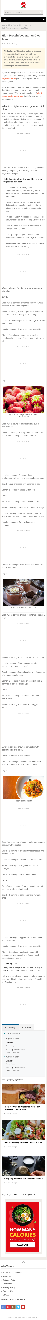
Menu (5, 19)
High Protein (12, 1195)
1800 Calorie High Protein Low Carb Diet (23, 1143)
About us (7, 1276)
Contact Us (8, 1291)
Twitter (18, 1307)
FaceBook (3, 1307)
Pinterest (8, 1307)
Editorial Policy (9, 1280)
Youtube (23, 1307)
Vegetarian (30, 1195)
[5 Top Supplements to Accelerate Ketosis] (23, 1166)
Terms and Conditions (12, 1273)
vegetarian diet (9, 78)
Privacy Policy (9, 1287)
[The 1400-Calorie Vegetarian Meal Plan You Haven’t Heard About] (23, 1094)
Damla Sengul (13, 44)
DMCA (6, 1295)
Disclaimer (7, 1284)
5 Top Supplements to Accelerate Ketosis (23, 1179)
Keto (22, 1195)
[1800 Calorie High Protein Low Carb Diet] (23, 1130)
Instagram (13, 1307)
